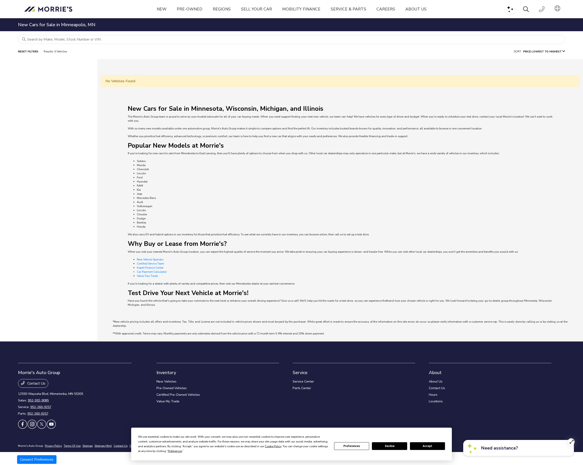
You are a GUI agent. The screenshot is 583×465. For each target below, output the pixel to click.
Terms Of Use (72, 446)
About (435, 373)
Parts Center (302, 388)
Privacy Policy (53, 446)
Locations (436, 401)
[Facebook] (22, 424)
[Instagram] (32, 424)
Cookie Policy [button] (273, 446)
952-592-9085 (38, 400)
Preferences (351, 446)
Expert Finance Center (150, 268)
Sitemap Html (103, 446)
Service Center (303, 381)
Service (300, 373)
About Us (435, 381)
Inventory (166, 373)
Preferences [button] (175, 451)
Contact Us (35, 383)
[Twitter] (41, 424)
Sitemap (87, 446)
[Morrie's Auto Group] (49, 9)
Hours (433, 395)
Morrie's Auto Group (30, 446)
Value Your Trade (147, 276)
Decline (389, 446)
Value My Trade (167, 401)
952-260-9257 (40, 407)
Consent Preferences (37, 459)
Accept (427, 446)
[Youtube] (51, 424)
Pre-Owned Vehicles (171, 388)
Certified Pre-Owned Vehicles (178, 395)
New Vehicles (166, 381)
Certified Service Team (150, 263)
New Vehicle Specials (150, 259)
